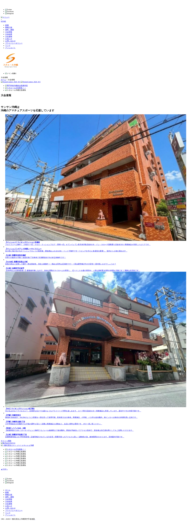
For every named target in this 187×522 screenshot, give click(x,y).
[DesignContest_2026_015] (20, 82)
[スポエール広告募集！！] (15, 88)
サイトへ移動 (6, 441)
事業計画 (8, 27)
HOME (3, 21)
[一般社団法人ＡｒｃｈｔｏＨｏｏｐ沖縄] (17, 445)
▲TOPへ (4, 469)
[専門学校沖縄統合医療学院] (16, 86)
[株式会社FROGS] (8, 443)
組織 (7, 25)
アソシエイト (10, 48)
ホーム (3, 80)
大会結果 (8, 34)
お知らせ (8, 39)
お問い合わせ (10, 41)
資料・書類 (9, 30)
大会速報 (8, 36)
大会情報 (8, 32)
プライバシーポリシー (14, 43)
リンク (7, 45)
